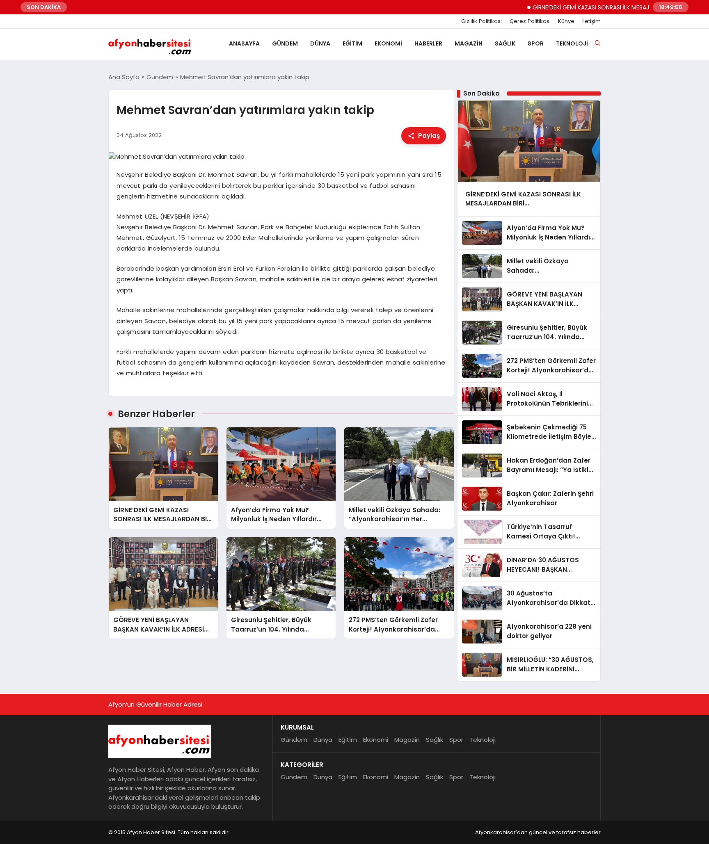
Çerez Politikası (530, 21)
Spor (536, 43)
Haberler (428, 43)
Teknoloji (572, 43)
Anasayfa (244, 43)
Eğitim (352, 43)
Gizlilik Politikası (481, 21)
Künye (566, 21)
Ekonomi (388, 43)
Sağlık (505, 43)
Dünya (320, 43)
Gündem (285, 43)
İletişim (591, 21)
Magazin (469, 43)
